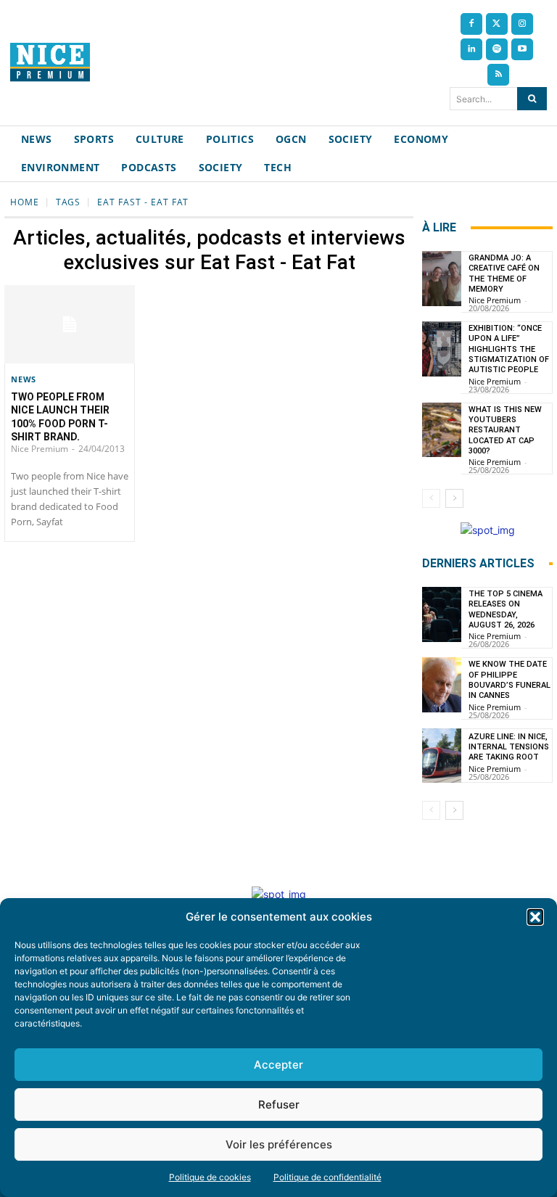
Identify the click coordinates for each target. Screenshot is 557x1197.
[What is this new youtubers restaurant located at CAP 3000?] (441, 430)
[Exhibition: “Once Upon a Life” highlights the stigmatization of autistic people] (441, 349)
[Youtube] (522, 49)
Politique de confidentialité (327, 1177)
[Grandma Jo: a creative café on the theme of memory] (441, 278)
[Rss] (498, 75)
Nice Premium (39, 449)
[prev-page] (431, 498)
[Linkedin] (471, 49)
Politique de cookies (210, 1177)
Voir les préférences (279, 1144)
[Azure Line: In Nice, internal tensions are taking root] (441, 755)
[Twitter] (497, 24)
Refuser (279, 1104)
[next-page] (454, 498)
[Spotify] (497, 49)
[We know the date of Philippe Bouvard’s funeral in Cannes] (441, 684)
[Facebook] (471, 24)
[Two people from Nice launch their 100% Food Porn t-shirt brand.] (69, 324)
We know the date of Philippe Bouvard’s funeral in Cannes (509, 679)
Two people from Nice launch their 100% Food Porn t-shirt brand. (60, 417)
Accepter (278, 1064)
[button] (535, 917)
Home (24, 202)
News (23, 379)
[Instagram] (522, 24)
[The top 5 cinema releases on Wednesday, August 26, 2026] (441, 614)
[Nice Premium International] (50, 62)
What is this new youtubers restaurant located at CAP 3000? (505, 430)
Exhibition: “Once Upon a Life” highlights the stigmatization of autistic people (509, 349)
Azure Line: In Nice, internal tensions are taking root (509, 747)
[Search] (532, 98)
